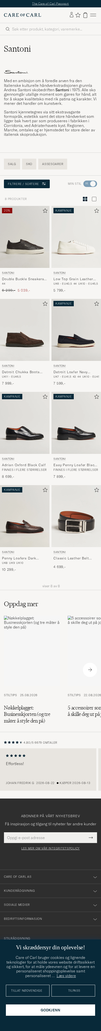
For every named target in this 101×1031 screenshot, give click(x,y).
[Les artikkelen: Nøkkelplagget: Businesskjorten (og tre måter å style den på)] (32, 670)
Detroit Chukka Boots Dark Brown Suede (21, 372)
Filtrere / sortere (23, 184)
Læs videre (66, 975)
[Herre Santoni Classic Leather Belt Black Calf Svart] (76, 516)
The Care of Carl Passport (50, 3)
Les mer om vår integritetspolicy (50, 848)
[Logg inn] (71, 15)
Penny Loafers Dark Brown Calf (19, 558)
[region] (50, 769)
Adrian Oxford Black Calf (24, 465)
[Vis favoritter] (77, 15)
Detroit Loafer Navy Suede (70, 372)
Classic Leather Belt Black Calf (71, 558)
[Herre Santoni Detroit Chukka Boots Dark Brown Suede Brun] (25, 330)
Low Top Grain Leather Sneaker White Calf (73, 279)
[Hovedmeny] (93, 15)
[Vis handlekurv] (85, 15)
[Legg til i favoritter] (44, 211)
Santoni (8, 273)
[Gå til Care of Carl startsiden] (22, 15)
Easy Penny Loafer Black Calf (74, 465)
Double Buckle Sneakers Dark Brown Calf (23, 279)
